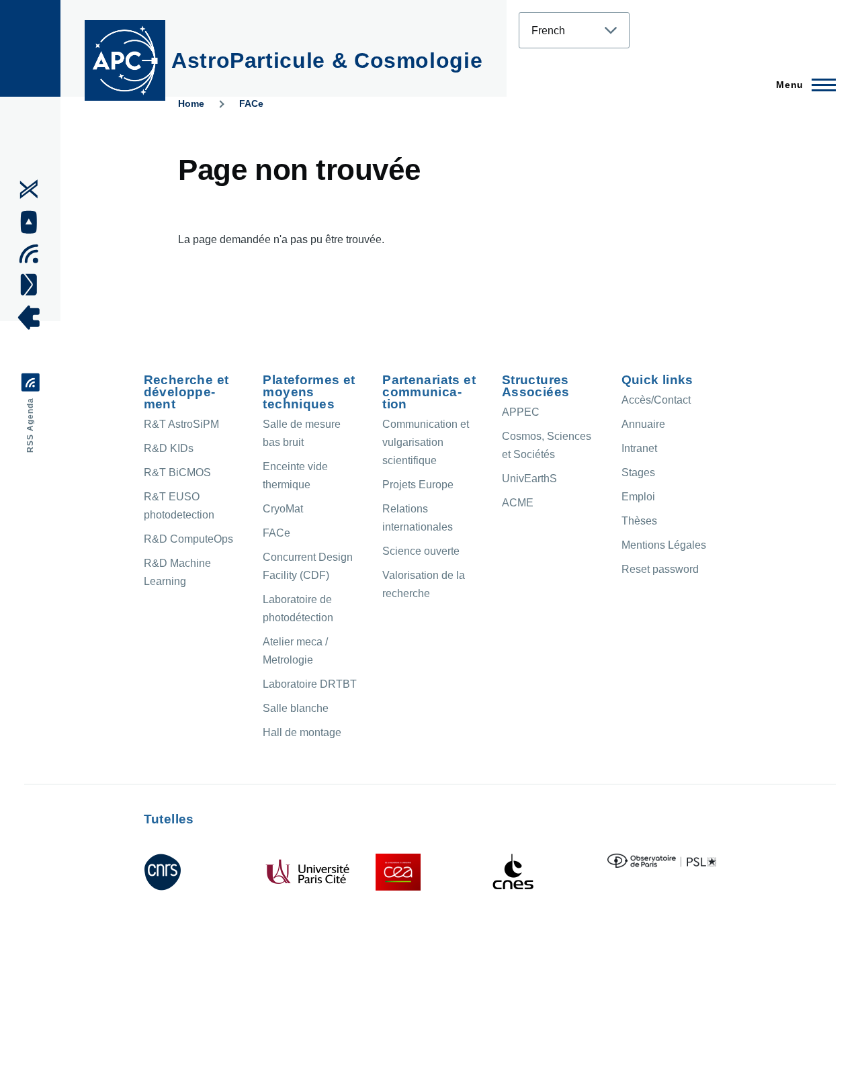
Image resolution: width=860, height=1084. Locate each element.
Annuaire (643, 424)
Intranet (639, 448)
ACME (517, 502)
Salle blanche (296, 708)
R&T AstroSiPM (181, 424)
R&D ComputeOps (188, 539)
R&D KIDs (169, 448)
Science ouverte (421, 551)
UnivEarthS (529, 478)
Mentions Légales (663, 545)
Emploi (638, 496)
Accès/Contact (656, 400)
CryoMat (283, 508)
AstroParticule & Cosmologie (326, 60)
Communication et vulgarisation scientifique (425, 442)
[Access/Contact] (33, 284)
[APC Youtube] (33, 222)
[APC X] (33, 189)
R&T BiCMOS (177, 472)
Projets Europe (418, 484)
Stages (638, 472)
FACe (251, 103)
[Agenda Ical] (33, 253)
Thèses (639, 521)
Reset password (660, 569)
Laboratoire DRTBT (310, 684)
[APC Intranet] (33, 318)
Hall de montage (302, 732)
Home (191, 103)
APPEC (521, 412)
